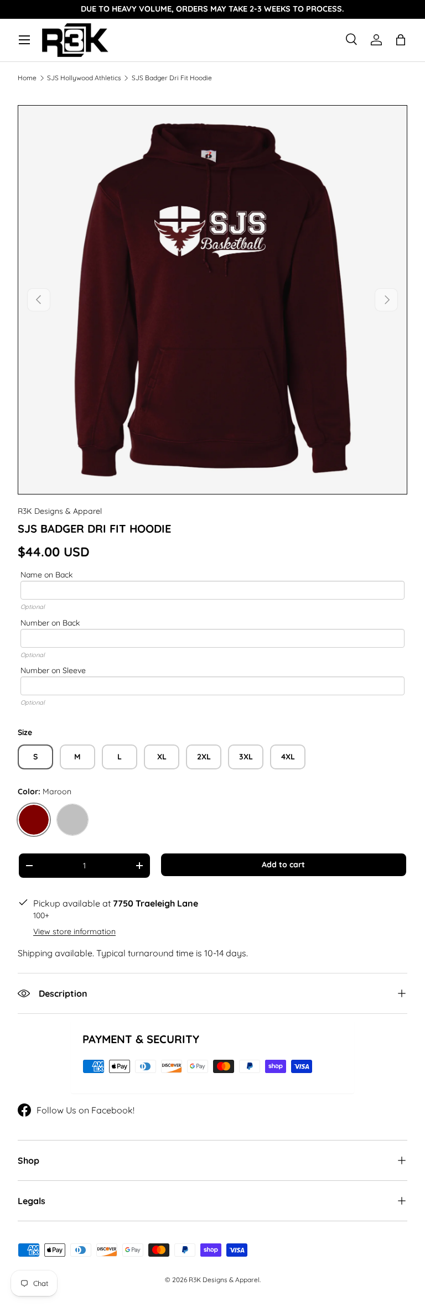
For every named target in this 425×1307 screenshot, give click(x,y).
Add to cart (283, 864)
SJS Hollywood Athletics (84, 78)
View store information (74, 931)
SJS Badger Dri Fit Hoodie (172, 78)
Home (27, 78)
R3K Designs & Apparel (60, 511)
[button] (400, 40)
